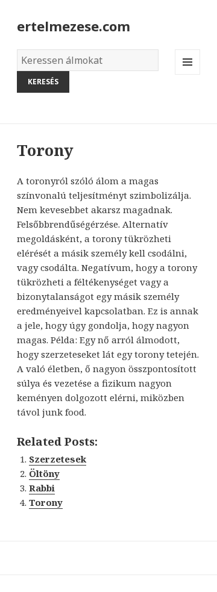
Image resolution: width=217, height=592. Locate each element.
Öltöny (44, 473)
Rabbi (42, 488)
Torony (46, 502)
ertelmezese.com (73, 26)
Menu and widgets (187, 74)
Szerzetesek (57, 459)
